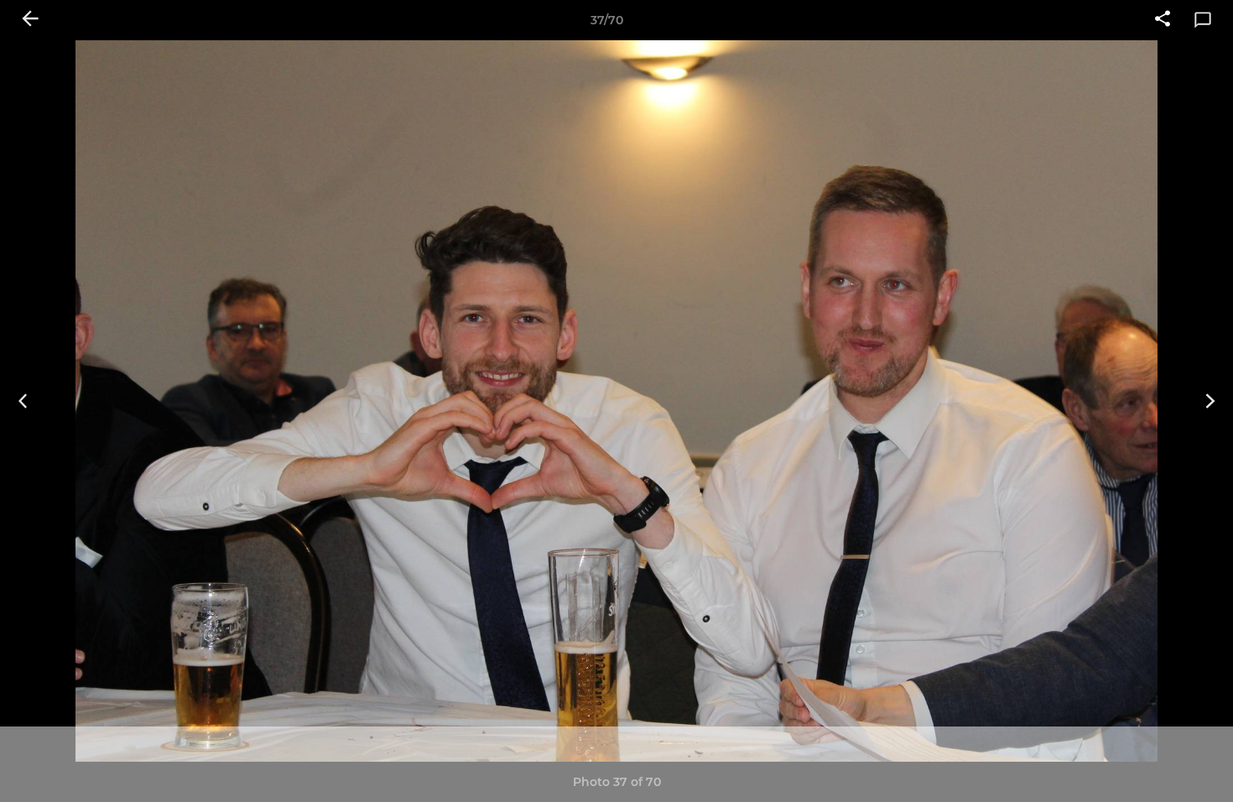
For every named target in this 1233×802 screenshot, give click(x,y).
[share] (1162, 20)
